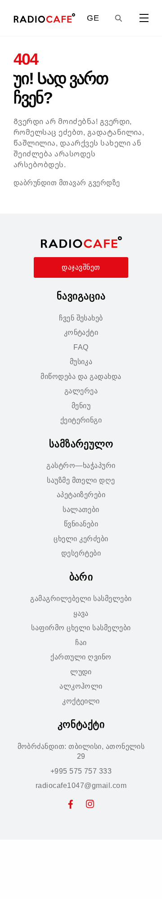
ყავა (81, 613)
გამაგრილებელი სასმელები (80, 598)
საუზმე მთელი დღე (81, 480)
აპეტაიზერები (81, 494)
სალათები (81, 509)
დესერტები (81, 553)
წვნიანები (81, 524)
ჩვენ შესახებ (81, 318)
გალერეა (81, 391)
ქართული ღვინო (80, 657)
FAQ (80, 347)
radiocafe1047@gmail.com (81, 785)
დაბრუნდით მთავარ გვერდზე (67, 183)
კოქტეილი (81, 701)
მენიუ (81, 405)
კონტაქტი (81, 332)
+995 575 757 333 (81, 771)
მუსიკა (81, 361)
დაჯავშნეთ (81, 267)
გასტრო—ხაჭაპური (80, 465)
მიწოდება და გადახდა (80, 376)
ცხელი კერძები (81, 539)
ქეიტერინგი (81, 420)
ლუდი (81, 672)
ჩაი (80, 642)
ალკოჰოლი (81, 686)
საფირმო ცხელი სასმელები (80, 628)
